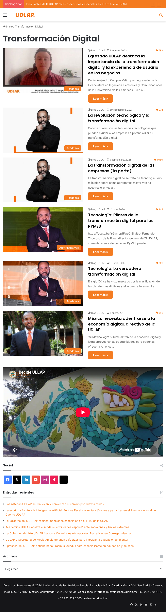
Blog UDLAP (98, 50)
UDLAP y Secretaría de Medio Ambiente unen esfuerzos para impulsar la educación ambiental (66, 539)
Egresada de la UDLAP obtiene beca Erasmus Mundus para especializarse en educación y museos (69, 546)
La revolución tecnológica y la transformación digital (119, 118)
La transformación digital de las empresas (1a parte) (121, 168)
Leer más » (100, 98)
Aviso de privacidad (96, 598)
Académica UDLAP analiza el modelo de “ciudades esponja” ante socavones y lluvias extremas (67, 527)
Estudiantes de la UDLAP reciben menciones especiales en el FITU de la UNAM (76, 4)
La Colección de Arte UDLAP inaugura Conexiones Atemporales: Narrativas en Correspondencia (68, 533)
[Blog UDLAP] (25, 15)
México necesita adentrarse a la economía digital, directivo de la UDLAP (121, 324)
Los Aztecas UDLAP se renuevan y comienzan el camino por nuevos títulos (54, 504)
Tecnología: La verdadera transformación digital (114, 271)
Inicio (9, 26)
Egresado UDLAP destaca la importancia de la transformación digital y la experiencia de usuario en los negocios (123, 64)
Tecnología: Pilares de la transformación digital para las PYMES (120, 220)
